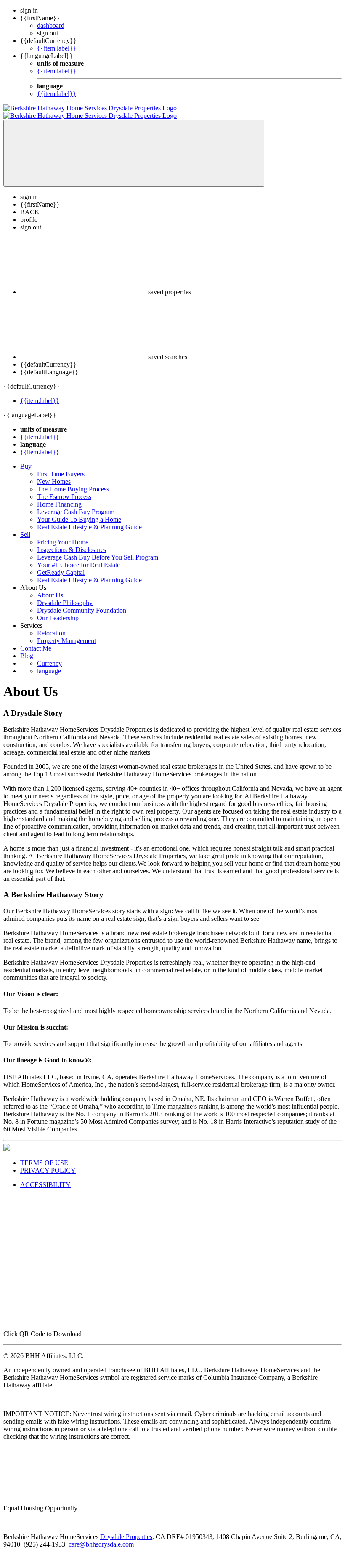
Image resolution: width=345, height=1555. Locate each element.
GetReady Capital (61, 564)
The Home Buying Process (73, 481)
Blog (26, 648)
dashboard (50, 25)
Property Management (66, 633)
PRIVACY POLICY (48, 1162)
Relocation (51, 625)
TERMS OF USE (44, 1155)
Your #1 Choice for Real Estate (78, 557)
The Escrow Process (64, 489)
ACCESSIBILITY (45, 1177)
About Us (50, 587)
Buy (26, 458)
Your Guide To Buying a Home (79, 511)
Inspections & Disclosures (71, 542)
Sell (25, 527)
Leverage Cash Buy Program (75, 504)
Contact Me (35, 640)
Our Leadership (58, 610)
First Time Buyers (61, 466)
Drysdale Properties (126, 1529)
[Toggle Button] (133, 145)
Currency (49, 655)
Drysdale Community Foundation (81, 602)
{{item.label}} (56, 48)
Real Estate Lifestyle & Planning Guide (89, 519)
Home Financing (59, 496)
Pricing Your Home (62, 534)
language (49, 663)
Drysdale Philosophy (65, 595)
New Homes (54, 473)
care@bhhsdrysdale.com (101, 1536)
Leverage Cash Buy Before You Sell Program (97, 549)
